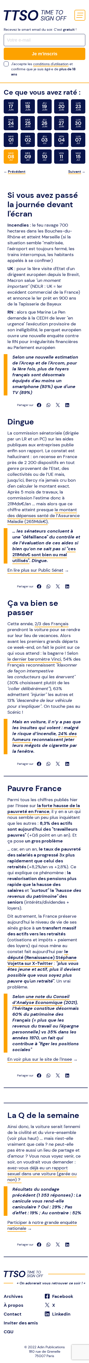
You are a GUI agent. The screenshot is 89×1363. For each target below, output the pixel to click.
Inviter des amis (21, 1323)
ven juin (61, 106)
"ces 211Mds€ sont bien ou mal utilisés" (44, 555)
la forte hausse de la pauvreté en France (43, 808)
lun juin (78, 106)
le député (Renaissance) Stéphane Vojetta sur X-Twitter (42, 957)
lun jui (78, 140)
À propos (13, 1305)
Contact (13, 1314)
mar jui (11, 140)
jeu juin (44, 106)
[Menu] (79, 15)
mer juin (27, 106)
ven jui (61, 140)
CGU (8, 1332)
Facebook (62, 1296)
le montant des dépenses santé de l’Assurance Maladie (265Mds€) (43, 515)
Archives (13, 1296)
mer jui (28, 140)
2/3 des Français (51, 624)
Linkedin (60, 1314)
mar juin (11, 106)
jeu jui (44, 140)
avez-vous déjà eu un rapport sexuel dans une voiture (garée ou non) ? (42, 1174)
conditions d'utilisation (50, 64)
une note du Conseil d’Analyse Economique (40, 999)
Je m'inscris (44, 53)
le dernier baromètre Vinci (34, 659)
